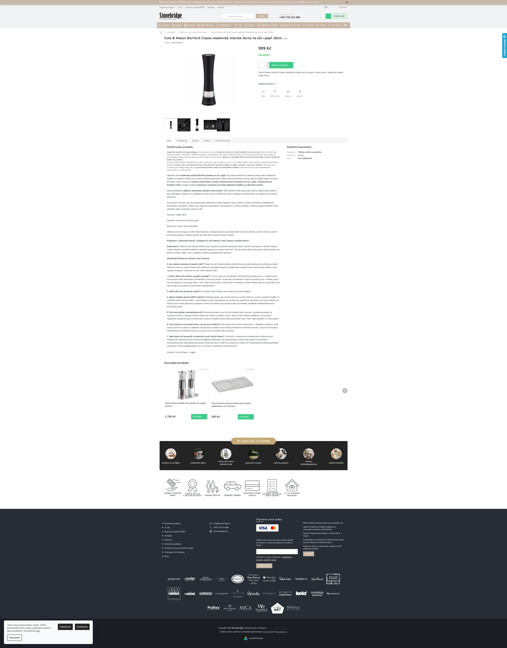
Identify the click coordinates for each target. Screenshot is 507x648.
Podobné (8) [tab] (182, 140)
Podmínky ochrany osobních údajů (179, 548)
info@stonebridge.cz (221, 523)
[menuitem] (164, 25)
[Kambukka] (205, 593)
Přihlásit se (264, 565)
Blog (167, 556)
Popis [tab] (169, 140)
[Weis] (317, 593)
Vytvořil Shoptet (256, 638)
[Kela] (301, 593)
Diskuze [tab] (195, 140)
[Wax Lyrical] (229, 608)
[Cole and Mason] (221, 593)
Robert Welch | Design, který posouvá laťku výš (323, 523)
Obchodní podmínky (173, 544)
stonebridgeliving (220, 531)
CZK (326, 7)
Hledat (261, 16)
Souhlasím (82, 626)
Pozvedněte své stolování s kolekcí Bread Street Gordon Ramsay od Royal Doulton (323, 541)
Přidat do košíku (280, 65)
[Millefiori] (293, 608)
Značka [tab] (207, 140)
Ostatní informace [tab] (222, 140)
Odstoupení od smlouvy (175, 552)
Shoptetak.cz (281, 632)
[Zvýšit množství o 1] (268, 63)
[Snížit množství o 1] (268, 66)
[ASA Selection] (174, 593)
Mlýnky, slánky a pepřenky (310, 152)
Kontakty (211, 7)
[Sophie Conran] (221, 579)
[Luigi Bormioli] (317, 579)
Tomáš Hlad (269, 632)
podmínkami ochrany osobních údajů (274, 558)
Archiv (308, 554)
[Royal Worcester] (205, 579)
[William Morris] (333, 579)
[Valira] (190, 593)
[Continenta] (333, 593)
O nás (179, 7)
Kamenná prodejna (167, 7)
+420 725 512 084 (221, 527)
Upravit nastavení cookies (278, 628)
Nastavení (14, 637)
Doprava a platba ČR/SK (194, 7)
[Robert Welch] (285, 579)
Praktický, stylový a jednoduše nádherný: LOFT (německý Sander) (322, 547)
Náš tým (221, 7)
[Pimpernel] (174, 579)
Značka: (173, 42)
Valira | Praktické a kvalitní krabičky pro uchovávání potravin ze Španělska (319, 528)
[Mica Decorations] (245, 608)
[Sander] (190, 579)
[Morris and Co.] (301, 579)
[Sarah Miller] (237, 593)
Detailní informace (266, 83)
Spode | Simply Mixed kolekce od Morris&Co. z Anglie (322, 534)
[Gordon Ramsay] (285, 593)
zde (38, 630)
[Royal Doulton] (269, 593)
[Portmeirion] (237, 579)
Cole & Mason (192, 152)
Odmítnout (65, 626)
